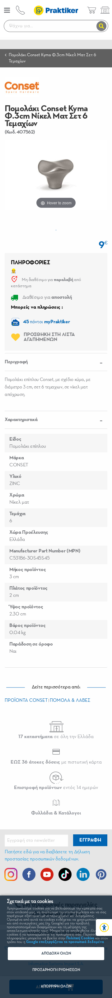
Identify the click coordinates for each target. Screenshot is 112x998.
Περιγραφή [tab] (16, 362)
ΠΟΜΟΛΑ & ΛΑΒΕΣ (70, 700)
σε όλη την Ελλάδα (56, 736)
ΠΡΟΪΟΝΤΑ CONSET (26, 700)
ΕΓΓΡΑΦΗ (90, 840)
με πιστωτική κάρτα (56, 762)
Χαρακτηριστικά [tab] (21, 419)
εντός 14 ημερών (56, 787)
